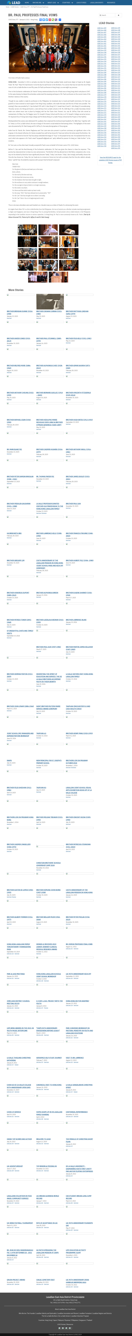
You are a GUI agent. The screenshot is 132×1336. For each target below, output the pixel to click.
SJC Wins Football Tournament (20, 1223)
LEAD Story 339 (115, 50)
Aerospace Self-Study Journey (49, 1058)
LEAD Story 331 (115, 68)
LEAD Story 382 (39, 1119)
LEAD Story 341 (115, 46)
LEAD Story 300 (115, 137)
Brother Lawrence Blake (76, 620)
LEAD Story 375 (69, 1257)
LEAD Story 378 (69, 1005)
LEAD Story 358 (101, 128)
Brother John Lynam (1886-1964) (20, 706)
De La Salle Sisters (64, 1316)
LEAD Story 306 (115, 124)
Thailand (16, 1064)
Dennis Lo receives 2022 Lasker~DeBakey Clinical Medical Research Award (46, 946)
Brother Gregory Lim (15, 560)
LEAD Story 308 (115, 119)
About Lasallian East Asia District (65, 1309)
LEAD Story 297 (115, 144)
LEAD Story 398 (101, 52)
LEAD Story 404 (101, 39)
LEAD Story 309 (115, 117)
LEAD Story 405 (39, 1035)
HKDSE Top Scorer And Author (19, 1139)
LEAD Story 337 (115, 54)
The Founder (31, 1313)
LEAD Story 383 (39, 1257)
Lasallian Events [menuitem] (96, 3)
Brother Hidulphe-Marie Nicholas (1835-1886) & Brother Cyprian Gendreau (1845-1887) (49, 422)
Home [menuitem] (27, 3)
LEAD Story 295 (115, 148)
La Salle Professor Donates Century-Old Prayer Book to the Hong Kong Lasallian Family (49, 506)
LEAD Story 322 (10, 978)
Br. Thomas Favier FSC (45, 476)
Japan (55, 1320)
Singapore (82, 1320)
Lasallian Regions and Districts (102, 1313)
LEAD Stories (15, 7)
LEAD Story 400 (101, 48)
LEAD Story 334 (115, 61)
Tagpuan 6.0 (41, 733)
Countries (41, 1320)
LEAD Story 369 (69, 978)
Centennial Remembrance (77, 1112)
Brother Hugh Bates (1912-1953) (79, 420)
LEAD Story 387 (69, 1230)
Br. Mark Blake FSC (14, 449)
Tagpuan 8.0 (41, 787)
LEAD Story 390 (10, 1143)
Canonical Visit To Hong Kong (48, 1085)
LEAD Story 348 (10, 1284)
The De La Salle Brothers (49, 1316)
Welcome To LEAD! (43, 1139)
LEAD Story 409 (101, 28)
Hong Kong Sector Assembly (77, 1001)
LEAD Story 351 (101, 144)
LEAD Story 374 (69, 1116)
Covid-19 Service (14, 1112)
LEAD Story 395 (69, 1286)
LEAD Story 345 (115, 37)
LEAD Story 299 (115, 139)
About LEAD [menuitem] (52, 3)
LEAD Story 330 (115, 70)
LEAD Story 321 (115, 90)
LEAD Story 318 (115, 97)
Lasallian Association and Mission (68, 1313)
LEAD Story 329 (115, 72)
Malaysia (60, 1320)
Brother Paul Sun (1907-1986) (48, 647)
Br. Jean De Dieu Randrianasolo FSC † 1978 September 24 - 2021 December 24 (20, 1252)
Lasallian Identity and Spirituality (46, 1313)
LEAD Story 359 (101, 126)
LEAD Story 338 (115, 52)
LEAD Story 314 (10, 953)
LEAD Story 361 (101, 121)
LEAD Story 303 (115, 130)
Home (7, 7)
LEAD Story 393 (101, 63)
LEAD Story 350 (101, 146)
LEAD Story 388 (10, 1170)
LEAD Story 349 (115, 28)
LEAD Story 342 (115, 43)
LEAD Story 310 (69, 1062)
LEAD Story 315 (115, 103)
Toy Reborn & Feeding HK (46, 1166)
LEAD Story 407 (10, 1227)
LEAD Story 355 (101, 135)
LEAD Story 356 (101, 133)
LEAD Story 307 (115, 121)
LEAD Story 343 (115, 41)
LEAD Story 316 (115, 101)
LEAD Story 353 (101, 139)
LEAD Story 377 (25, 7)
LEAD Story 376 (39, 1170)
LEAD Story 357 (101, 130)
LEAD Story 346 (115, 34)
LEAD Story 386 (101, 79)
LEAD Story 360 (101, 124)
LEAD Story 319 (10, 1091)
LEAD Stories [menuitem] (81, 3)
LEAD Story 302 (115, 132)
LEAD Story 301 (115, 135)
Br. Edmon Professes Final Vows (79, 944)
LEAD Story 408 (101, 30)
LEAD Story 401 (39, 1203)
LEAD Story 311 (115, 112)
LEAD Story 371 (101, 112)
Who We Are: (23, 1313)
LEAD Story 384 (101, 84)
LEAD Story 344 (39, 980)
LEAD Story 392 (101, 66)
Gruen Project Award (16, 1280)
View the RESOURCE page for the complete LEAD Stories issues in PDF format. (110, 160)
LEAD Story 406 (69, 1203)
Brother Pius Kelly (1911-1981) (78, 338)
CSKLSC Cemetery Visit (45, 1280)
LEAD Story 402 (101, 43)
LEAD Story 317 (115, 99)
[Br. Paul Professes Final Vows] (27, 230)
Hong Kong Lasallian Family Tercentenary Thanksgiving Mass (19, 946)
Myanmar (14, 897)
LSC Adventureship (15, 1166)
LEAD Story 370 (101, 115)
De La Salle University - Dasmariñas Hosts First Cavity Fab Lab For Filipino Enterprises (79, 1168)
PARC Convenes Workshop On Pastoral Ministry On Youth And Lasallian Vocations (79, 1030)
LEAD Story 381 (10, 1035)
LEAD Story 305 (115, 126)
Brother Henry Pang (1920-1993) (79, 733)
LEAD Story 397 (10, 1203)
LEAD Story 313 (115, 108)
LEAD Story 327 (115, 77)
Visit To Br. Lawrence (75, 1058)
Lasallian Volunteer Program (80, 1316)
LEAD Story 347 (115, 32)
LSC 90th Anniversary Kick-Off (78, 974)
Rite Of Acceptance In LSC (47, 1223)
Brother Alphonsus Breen (47, 593)
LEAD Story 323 (115, 86)
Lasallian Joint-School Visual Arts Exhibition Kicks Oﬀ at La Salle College (79, 790)
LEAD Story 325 (115, 81)
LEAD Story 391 (69, 948)
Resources (70, 1324)
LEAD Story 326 (115, 79)
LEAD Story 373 (101, 108)
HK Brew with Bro (14, 533)
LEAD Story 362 (101, 119)
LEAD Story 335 (115, 59)
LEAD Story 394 (101, 61)
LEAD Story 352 (101, 141)
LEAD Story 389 (101, 72)
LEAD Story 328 (115, 75)
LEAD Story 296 (115, 146)
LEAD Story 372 (101, 110)
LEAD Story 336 (39, 1227)
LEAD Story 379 (39, 1062)
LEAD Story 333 (115, 63)
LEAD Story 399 (101, 50)
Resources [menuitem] (111, 3)
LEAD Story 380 (101, 92)
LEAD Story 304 (115, 128)
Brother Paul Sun (73, 503)
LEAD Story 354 (101, 137)
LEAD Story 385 (101, 81)
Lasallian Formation (85, 1313)
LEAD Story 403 (101, 41)
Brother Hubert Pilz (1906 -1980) (79, 560)
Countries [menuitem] (66, 3)
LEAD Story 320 (115, 92)
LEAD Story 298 (115, 141)
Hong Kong (34, 20)
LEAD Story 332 (10, 1116)
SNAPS (9, 760)
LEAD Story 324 (115, 83)
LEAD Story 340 (115, 48)
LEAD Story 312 (115, 110)
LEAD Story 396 (101, 57)
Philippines (43, 513)
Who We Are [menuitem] (37, 3)
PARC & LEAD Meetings (16, 974)
